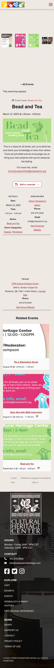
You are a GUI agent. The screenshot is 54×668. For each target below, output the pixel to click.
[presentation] (26, 341)
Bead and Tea (13, 223)
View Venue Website (25, 307)
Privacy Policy (13, 641)
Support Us (11, 630)
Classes (7, 231)
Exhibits (9, 590)
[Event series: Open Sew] (37, 416)
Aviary (8, 625)
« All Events (27, 84)
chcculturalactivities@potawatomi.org (27, 171)
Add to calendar (27, 184)
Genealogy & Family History (16, 603)
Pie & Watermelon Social (26, 362)
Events (8, 596)
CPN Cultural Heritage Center (25, 283)
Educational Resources (19, 611)
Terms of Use (12, 646)
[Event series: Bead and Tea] (38, 468)
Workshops (17, 231)
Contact (9, 635)
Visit (7, 585)
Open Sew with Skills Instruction (26, 412)
